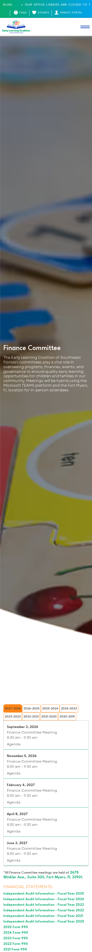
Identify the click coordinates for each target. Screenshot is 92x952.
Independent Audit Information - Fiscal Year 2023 (43, 905)
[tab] (12, 708)
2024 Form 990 (15, 933)
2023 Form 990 (15, 938)
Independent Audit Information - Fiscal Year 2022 (43, 910)
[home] (16, 27)
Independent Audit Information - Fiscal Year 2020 (43, 921)
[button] (85, 26)
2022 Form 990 (15, 944)
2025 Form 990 (15, 927)
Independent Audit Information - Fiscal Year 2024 (43, 899)
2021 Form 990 (15, 949)
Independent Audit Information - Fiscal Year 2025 (43, 893)
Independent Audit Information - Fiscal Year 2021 (43, 916)
